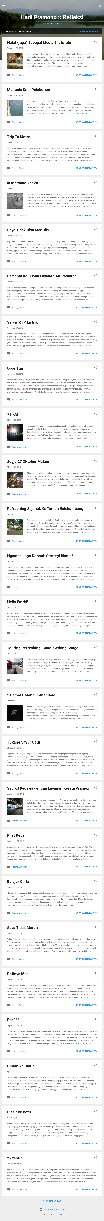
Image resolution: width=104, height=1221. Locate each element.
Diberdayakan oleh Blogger (53, 1209)
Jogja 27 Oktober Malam (28, 461)
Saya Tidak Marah (22, 927)
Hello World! (17, 602)
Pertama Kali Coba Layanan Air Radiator (41, 276)
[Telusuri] (100, 7)
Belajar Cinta (18, 881)
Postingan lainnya (52, 1201)
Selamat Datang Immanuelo (31, 695)
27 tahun (15, 1158)
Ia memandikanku (22, 183)
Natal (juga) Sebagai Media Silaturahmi (41, 42)
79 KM (12, 414)
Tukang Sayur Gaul (23, 742)
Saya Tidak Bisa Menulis (28, 230)
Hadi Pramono (58, 1214)
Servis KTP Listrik (22, 322)
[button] (95, 42)
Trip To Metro (18, 137)
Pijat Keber (16, 835)
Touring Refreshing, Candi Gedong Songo (43, 648)
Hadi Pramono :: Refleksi (52, 17)
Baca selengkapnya (86, 75)
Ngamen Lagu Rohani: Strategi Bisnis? (40, 556)
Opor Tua (15, 368)
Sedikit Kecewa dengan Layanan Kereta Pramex (48, 788)
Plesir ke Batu (19, 1112)
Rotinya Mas (17, 973)
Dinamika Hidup (21, 1066)
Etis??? (13, 1020)
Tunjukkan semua (89, 31)
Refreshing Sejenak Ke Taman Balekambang (45, 508)
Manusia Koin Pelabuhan (28, 89)
